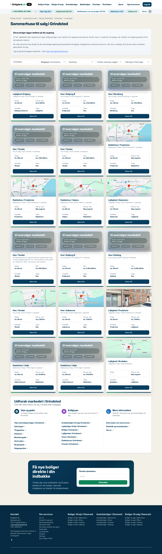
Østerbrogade (20, 437)
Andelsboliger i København (106, 518)
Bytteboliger (85, 4)
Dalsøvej (18, 434)
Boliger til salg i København (135, 518)
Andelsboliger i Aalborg (105, 525)
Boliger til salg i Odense (133, 522)
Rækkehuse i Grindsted (71, 440)
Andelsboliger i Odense (105, 522)
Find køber (107, 4)
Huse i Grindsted (69, 437)
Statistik (42, 534)
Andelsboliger (72, 4)
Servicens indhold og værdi (49, 527)
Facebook (11, 540)
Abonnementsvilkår (46, 522)
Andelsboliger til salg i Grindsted (75, 423)
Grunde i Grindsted (70, 444)
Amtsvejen (19, 441)
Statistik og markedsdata (117, 426)
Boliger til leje (43, 4)
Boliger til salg (57, 4)
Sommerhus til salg (30, 18)
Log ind (147, 4)
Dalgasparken (20, 448)
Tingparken (19, 430)
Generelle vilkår (44, 525)
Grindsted (58, 18)
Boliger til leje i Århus (75, 520)
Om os (109, 430)
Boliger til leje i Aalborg (76, 525)
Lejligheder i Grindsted (71, 433)
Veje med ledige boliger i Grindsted (29, 423)
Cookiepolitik (44, 531)
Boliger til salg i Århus (133, 520)
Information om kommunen (118, 423)
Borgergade (19, 445)
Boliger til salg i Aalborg (133, 525)
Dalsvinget (18, 426)
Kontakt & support (45, 520)
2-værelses (68, 18)
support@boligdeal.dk (18, 525)
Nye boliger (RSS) (45, 538)
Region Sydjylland (45, 18)
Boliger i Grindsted (69, 430)
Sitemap (42, 536)
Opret (120, 4)
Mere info (33, 116)
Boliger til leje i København (77, 518)
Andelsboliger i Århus (104, 520)
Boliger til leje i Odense (76, 522)
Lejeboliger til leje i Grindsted (74, 426)
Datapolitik (43, 529)
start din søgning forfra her (57, 51)
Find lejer (96, 4)
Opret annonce (133, 4)
